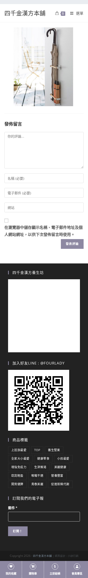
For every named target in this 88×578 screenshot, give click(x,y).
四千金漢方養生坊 (28, 272)
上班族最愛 (18, 450)
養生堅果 (54, 450)
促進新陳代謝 (60, 484)
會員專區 (77, 573)
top (37, 450)
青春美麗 (37, 484)
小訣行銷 (73, 556)
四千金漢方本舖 (24, 13)
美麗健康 (60, 467)
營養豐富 (57, 476)
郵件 (12, 508)
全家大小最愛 (20, 459)
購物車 (33, 573)
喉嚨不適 (37, 476)
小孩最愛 (63, 459)
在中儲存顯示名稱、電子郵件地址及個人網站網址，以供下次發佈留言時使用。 (43, 231)
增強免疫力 (18, 467)
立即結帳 (55, 573)
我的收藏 (11, 573)
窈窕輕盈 (17, 476)
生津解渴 (40, 467)
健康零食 (43, 459)
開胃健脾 (17, 484)
